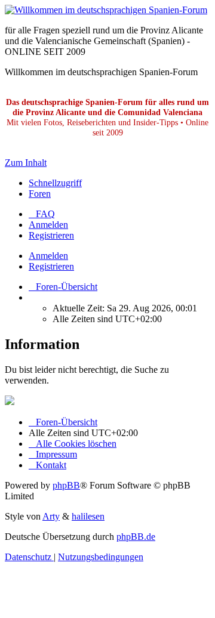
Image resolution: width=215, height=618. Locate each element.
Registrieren (51, 266)
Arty (51, 516)
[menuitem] (42, 214)
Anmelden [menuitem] (48, 225)
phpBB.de (135, 537)
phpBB (66, 485)
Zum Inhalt (26, 162)
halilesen (88, 516)
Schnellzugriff (55, 183)
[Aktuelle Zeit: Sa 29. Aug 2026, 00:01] (32, 297)
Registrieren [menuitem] (51, 235)
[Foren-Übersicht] (106, 10)
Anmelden (48, 256)
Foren (40, 194)
